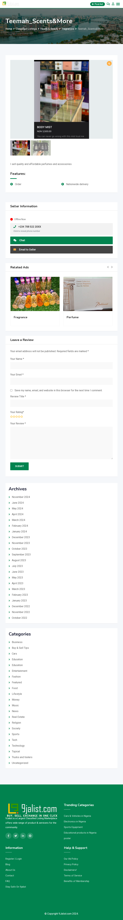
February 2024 (20, 525)
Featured (17, 682)
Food (15, 688)
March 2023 (18, 589)
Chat (22, 240)
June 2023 (18, 571)
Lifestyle (17, 693)
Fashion (16, 676)
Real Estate (18, 716)
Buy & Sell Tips (20, 647)
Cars (14, 653)
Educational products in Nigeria (80, 832)
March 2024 (18, 520)
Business (17, 642)
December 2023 (21, 537)
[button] (108, 267)
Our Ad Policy (71, 858)
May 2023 (17, 577)
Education (17, 659)
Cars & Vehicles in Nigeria (77, 816)
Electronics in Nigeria (75, 821)
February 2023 (20, 594)
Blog (7, 864)
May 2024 (17, 508)
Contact (9, 875)
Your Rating (17, 412)
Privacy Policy (71, 864)
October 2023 (19, 548)
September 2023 (21, 554)
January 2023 (19, 600)
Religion (16, 722)
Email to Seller (27, 249)
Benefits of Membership (76, 881)
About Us (10, 870)
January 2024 (19, 531)
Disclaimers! (70, 870)
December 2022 (21, 606)
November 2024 (21, 497)
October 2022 (19, 617)
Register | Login (13, 858)
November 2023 (21, 543)
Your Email (17, 374)
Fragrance (20, 317)
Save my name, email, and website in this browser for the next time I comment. (58, 390)
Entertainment (19, 670)
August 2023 (19, 560)
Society (16, 728)
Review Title (18, 396)
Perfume (73, 317)
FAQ (7, 881)
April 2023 (17, 583)
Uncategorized (20, 762)
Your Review (18, 423)
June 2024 (18, 502)
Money (16, 699)
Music (15, 705)
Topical (16, 751)
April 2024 (17, 514)
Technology (18, 745)
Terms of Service (73, 875)
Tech (14, 739)
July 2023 (17, 566)
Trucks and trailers (22, 757)
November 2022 (21, 612)
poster (67, 838)
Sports (15, 734)
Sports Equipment (73, 827)
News (15, 711)
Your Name (17, 358)
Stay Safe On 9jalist (15, 886)
